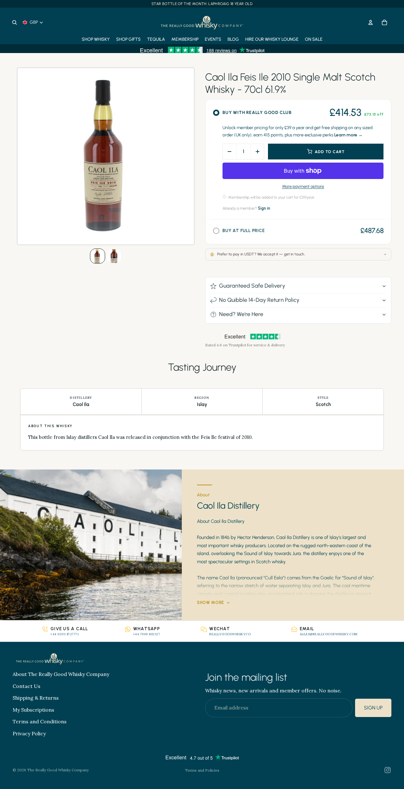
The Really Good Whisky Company (58, 770)
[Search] (14, 22)
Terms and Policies (202, 770)
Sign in (264, 208)
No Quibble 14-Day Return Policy (259, 299)
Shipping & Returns (36, 698)
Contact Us (26, 686)
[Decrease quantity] (229, 151)
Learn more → (348, 135)
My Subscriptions (33, 710)
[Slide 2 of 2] (114, 256)
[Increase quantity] (257, 151)
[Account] (370, 22)
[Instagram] (387, 770)
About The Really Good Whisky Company (61, 674)
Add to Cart (330, 151)
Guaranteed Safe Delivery (252, 285)
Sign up (373, 708)
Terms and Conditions (40, 722)
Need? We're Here (241, 314)
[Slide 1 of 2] (97, 256)
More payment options (303, 186)
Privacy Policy (29, 733)
